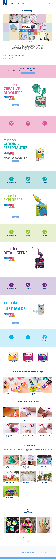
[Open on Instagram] (12, 525)
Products (17, 3)
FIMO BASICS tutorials (8, 58)
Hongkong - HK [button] (44, 552)
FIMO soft (15, 105)
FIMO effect (15, 160)
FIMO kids (15, 217)
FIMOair (15, 323)
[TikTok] (33, 552)
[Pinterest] (25, 552)
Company (23, 3)
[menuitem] (9, 551)
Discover (11, 3)
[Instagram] (23, 552)
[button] (50, 3)
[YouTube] (30, 552)
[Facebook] (28, 552)
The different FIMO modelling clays (9, 57)
